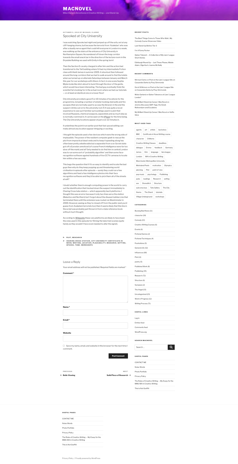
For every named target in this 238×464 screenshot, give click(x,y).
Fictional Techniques (143, 238)
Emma (148, 147)
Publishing (164, 174)
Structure (158, 183)
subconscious (141, 188)
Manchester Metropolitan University (150, 161)
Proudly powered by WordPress (87, 458)
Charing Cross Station (78, 241)
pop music (140, 174)
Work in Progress (141, 299)
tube (77, 245)
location (87, 243)
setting (122, 243)
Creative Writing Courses (145, 225)
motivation (156, 165)
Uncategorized (140, 294)
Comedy (138, 220)
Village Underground (144, 197)
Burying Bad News (142, 211)
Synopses (138, 285)
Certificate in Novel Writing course (156, 134)
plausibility (99, 243)
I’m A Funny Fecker (142, 50)
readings (146, 179)
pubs (138, 179)
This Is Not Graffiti (142, 388)
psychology (152, 174)
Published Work (141, 266)
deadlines (162, 143)
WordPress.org (141, 332)
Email (66, 320)
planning (139, 170)
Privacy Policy (140, 376)
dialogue (139, 147)
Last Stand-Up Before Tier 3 (146, 46)
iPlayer (107, 117)
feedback (158, 147)
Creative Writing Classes (146, 143)
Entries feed (139, 323)
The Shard (149, 192)
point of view (157, 170)
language (154, 152)
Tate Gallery (155, 188)
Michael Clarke (91, 32)
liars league (166, 152)
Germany (169, 147)
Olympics (168, 165)
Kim (146, 152)
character (140, 139)
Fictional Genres (141, 234)
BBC (138, 134)
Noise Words (140, 367)
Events (137, 229)
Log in (137, 318)
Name (66, 307)
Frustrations (139, 243)
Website (67, 333)
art (146, 130)
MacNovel (77, 8)
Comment (68, 273)
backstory (162, 130)
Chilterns (150, 139)
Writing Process (141, 303)
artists (152, 130)
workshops (87, 245)
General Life (139, 248)
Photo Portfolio (141, 372)
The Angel (139, 290)
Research (77, 237)
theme (138, 192)
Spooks (70, 245)
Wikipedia (80, 218)
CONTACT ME (140, 362)
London (139, 156)
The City (166, 188)
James (138, 152)
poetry (137, 262)
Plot (68, 237)
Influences (139, 252)
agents (139, 130)
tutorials (159, 192)
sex (137, 183)
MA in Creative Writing (154, 156)
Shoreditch (146, 183)
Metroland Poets (142, 165)
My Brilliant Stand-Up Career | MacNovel (151, 102)
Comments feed (141, 327)
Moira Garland (140, 94)
